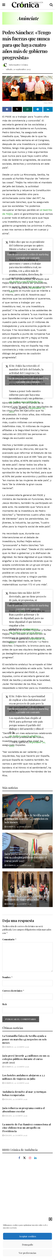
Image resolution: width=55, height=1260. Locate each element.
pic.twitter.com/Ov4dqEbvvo (25, 736)
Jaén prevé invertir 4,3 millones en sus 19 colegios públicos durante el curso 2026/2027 (26, 857)
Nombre (7, 977)
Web (4, 1004)
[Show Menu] (3, 4)
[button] (50, 1219)
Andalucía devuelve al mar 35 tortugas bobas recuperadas (24, 1093)
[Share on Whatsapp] (27, 109)
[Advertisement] (27, 1194)
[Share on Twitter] (17, 109)
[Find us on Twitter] (24, 1158)
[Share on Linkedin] (48, 109)
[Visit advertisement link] (27, 20)
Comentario (9, 939)
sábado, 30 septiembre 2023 (18, 69)
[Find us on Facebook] (19, 1158)
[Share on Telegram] (37, 109)
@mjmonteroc (30, 629)
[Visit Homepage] (27, 5)
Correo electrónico (13, 990)
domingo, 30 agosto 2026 (18, 826)
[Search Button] (51, 4)
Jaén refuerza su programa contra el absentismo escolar (23, 1109)
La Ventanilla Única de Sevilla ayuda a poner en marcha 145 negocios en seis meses (27, 818)
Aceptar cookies (27, 1236)
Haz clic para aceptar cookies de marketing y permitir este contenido (28, 256)
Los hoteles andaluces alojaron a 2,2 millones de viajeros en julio (27, 897)
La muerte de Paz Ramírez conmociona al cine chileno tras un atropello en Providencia (26, 1128)
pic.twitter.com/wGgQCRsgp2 (25, 632)
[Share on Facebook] (7, 109)
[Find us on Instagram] (30, 1158)
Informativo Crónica (18, 64)
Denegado (27, 1244)
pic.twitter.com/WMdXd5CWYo (26, 281)
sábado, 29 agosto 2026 (15, 1099)
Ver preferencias (27, 1252)
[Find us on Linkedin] (35, 1158)
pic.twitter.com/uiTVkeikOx (24, 402)
